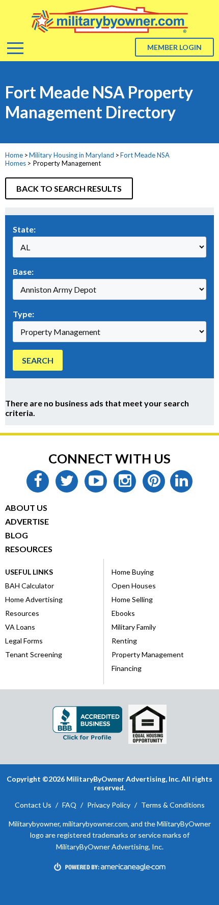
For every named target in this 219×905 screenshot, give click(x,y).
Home (14, 155)
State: (24, 229)
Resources (28, 549)
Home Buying (133, 571)
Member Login (174, 47)
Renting (124, 640)
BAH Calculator (29, 585)
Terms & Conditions (173, 804)
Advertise (27, 521)
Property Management (148, 654)
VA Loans (20, 627)
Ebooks (123, 613)
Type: (23, 314)
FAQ (69, 804)
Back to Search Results (69, 188)
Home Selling (132, 599)
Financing (127, 668)
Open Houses (134, 585)
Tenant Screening (33, 654)
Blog (16, 535)
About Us (26, 507)
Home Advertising (34, 599)
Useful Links (29, 571)
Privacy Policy (108, 804)
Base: (23, 271)
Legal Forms (24, 640)
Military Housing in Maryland (71, 155)
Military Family (134, 627)
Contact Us (33, 804)
